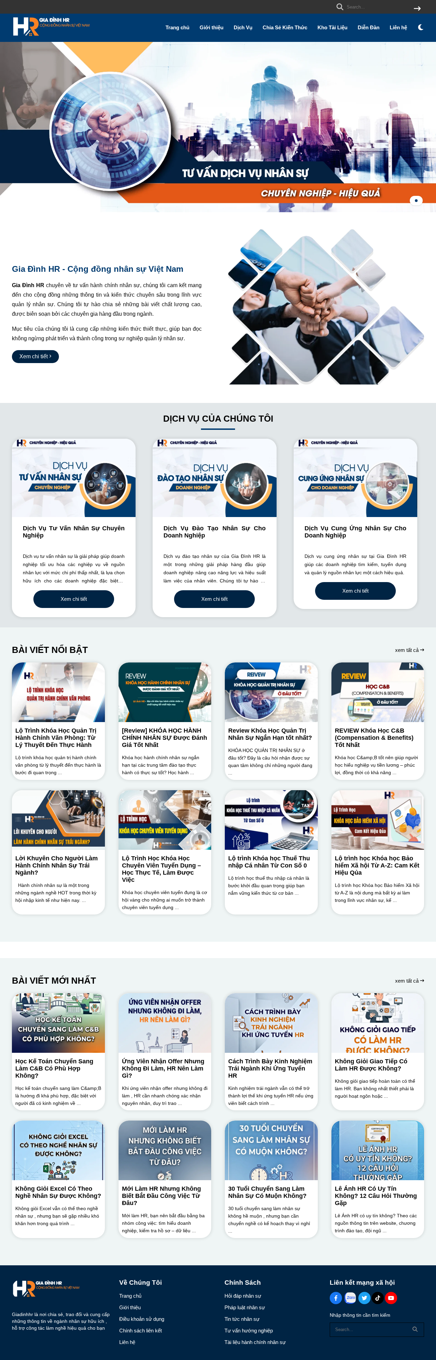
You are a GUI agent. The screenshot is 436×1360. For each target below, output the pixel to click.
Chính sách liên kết (140, 1330)
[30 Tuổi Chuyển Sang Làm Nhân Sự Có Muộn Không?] (271, 1150)
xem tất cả (407, 650)
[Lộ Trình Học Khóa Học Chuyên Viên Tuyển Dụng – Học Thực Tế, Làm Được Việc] (165, 820)
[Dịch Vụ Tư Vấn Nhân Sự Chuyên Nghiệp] (74, 478)
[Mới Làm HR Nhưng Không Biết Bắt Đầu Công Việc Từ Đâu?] (165, 1150)
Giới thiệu (211, 27)
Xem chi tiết (74, 599)
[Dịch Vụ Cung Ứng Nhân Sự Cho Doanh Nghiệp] (355, 478)
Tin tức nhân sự (242, 1319)
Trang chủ (177, 27)
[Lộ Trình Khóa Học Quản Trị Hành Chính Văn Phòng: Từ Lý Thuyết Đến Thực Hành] (58, 692)
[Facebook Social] (336, 1298)
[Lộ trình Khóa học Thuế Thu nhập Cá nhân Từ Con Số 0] (271, 820)
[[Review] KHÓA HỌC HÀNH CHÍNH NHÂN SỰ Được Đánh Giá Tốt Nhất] (165, 692)
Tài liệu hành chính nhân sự (255, 1342)
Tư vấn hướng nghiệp (248, 1330)
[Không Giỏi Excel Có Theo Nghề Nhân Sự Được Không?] (58, 1150)
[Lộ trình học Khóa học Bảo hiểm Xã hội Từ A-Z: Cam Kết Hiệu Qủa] (377, 820)
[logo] (51, 37)
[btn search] (417, 9)
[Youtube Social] (391, 1298)
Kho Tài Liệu (332, 27)
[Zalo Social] (350, 1298)
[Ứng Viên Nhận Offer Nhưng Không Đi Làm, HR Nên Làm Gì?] (165, 1023)
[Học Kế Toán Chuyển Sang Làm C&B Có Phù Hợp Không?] (58, 1023)
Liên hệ (398, 27)
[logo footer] (61, 1290)
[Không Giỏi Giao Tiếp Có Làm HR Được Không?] (377, 1023)
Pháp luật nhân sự (244, 1307)
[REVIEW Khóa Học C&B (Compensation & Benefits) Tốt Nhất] (377, 692)
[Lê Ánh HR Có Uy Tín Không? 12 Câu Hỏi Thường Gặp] (377, 1150)
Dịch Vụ (243, 27)
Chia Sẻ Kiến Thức (285, 27)
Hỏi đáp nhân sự (242, 1296)
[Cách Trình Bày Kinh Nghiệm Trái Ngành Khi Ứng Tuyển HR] (271, 1023)
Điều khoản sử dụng (141, 1319)
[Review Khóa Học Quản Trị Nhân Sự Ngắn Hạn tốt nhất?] (271, 692)
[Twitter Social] (364, 1298)
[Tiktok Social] (378, 1298)
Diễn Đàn (368, 27)
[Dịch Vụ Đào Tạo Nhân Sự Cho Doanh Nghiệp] (214, 478)
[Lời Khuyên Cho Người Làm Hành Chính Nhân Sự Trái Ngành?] (58, 820)
